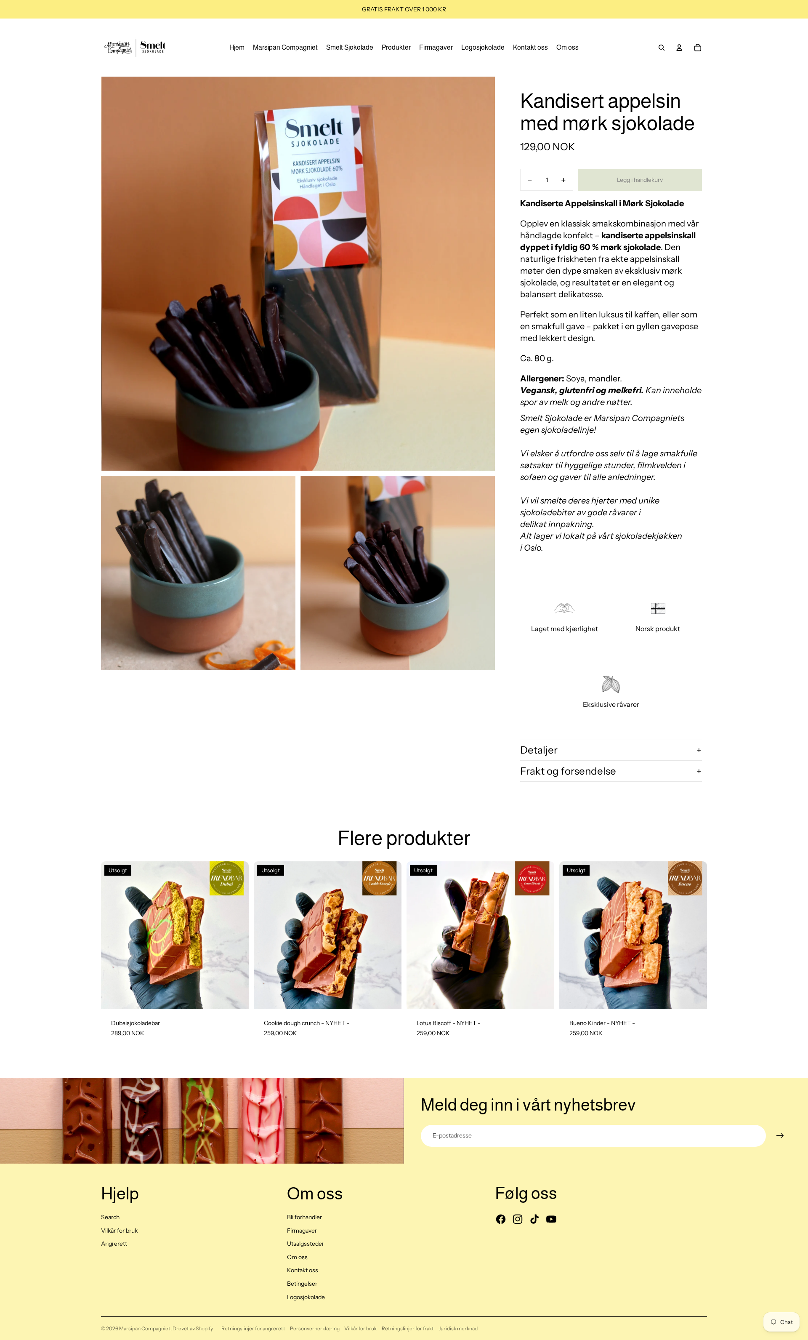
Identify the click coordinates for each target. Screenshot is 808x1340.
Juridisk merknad (458, 1328)
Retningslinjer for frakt (408, 1328)
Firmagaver (302, 1230)
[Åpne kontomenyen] (679, 47)
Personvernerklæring (315, 1328)
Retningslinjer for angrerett (253, 1328)
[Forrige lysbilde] (113, 935)
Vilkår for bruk (119, 1230)
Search (110, 1217)
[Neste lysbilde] (236, 935)
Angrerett (114, 1243)
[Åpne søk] (661, 47)
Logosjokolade (306, 1297)
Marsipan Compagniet (144, 1328)
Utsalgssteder (305, 1243)
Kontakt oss (302, 1270)
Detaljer (539, 750)
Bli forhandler (304, 1217)
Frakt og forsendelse (568, 771)
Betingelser (302, 1283)
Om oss (297, 1257)
